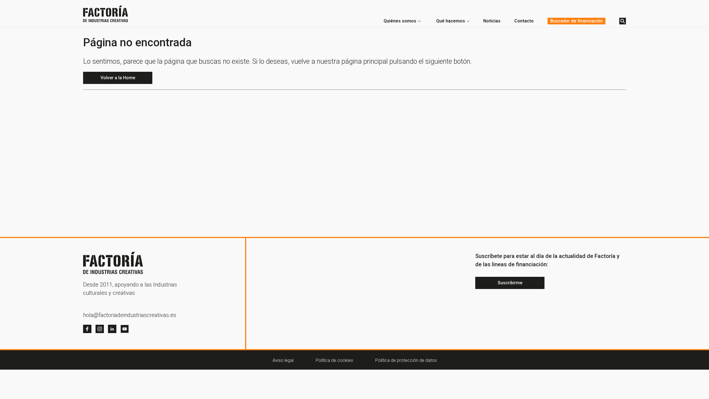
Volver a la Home (118, 77)
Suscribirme (510, 282)
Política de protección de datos (406, 360)
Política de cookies (334, 360)
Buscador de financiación (576, 21)
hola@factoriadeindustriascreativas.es (129, 315)
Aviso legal (283, 360)
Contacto (524, 21)
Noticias (491, 21)
